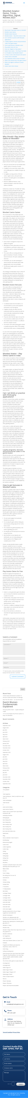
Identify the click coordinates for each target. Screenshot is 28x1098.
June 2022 (5, 759)
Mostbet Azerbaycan (7, 915)
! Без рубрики (6, 789)
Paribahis (5, 942)
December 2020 (6, 777)
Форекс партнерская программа (11, 985)
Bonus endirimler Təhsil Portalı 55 (10, 838)
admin (5, 20)
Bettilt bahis (5, 833)
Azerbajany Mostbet (7, 815)
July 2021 (5, 772)
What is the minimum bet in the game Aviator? (15, 60)
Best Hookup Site (7, 826)
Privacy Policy (16, 1032)
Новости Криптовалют (8, 976)
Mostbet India (6, 927)
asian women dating (7, 807)
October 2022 (6, 750)
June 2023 (5, 732)
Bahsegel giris (6, 817)
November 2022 (6, 748)
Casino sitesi (6, 844)
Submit (21, 1084)
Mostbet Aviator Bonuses (11, 34)
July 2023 (5, 730)
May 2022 (5, 761)
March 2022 (5, 766)
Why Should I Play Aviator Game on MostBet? (15, 30)
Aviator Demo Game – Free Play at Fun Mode (15, 51)
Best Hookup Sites (7, 829)
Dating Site (5, 860)
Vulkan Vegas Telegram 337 (9, 972)
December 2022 (6, 745)
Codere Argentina (7, 847)
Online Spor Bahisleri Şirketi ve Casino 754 (12, 940)
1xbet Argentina (6, 794)
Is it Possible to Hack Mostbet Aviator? (14, 53)
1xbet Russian (6, 802)
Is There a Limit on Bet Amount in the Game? (15, 54)
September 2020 (6, 783)
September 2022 (6, 752)
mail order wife (6, 906)
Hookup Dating (6, 882)
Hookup (4, 880)
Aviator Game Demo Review (11, 66)
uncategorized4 (6, 965)
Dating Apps (5, 855)
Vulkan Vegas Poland (7, 969)
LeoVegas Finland (7, 893)
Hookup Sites (6, 884)
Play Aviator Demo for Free (11, 47)
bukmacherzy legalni (7, 842)
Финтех (4, 978)
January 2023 (6, 743)
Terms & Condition (7, 1032)
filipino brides (6, 868)
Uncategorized (6, 963)
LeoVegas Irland (6, 897)
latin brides (5, 891)
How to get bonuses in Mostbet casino (14, 45)
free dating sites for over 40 (9, 875)
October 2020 (6, 781)
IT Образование (7, 889)
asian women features (8, 809)
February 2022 (6, 768)
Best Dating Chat (7, 820)
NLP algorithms (6, 936)
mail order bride (6, 902)
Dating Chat (5, 858)
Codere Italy (5, 849)
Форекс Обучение (7, 983)
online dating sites (7, 938)
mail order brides (7, 904)
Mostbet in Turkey (7, 925)
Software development (8, 951)
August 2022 (6, 754)
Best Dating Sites (7, 822)
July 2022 (5, 757)
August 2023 (6, 727)
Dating (4, 851)
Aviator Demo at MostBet (11, 56)
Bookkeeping (6, 840)
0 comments (18, 22)
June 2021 (5, 774)
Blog (4, 835)
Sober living (5, 949)
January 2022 (6, 770)
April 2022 (5, 763)
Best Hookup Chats (7, 824)
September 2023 (6, 725)
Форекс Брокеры (7, 981)
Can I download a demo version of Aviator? (15, 58)
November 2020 (6, 779)
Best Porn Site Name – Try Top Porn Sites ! (13, 699)
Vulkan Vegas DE (7, 967)
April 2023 (5, 736)
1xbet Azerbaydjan (7, 800)
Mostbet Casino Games (10, 32)
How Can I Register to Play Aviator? (13, 49)
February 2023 (6, 741)
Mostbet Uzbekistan (7, 933)
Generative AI (6, 877)
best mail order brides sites (9, 831)
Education (5, 862)
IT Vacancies (6, 886)
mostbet (18, 82)
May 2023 (5, 734)
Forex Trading (6, 873)
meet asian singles (7, 909)
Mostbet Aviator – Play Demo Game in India (15, 36)
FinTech (4, 871)
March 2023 (5, 739)
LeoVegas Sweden (7, 900)
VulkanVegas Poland (7, 974)
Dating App (5, 853)
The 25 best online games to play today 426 (13, 961)
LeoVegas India (6, 895)
